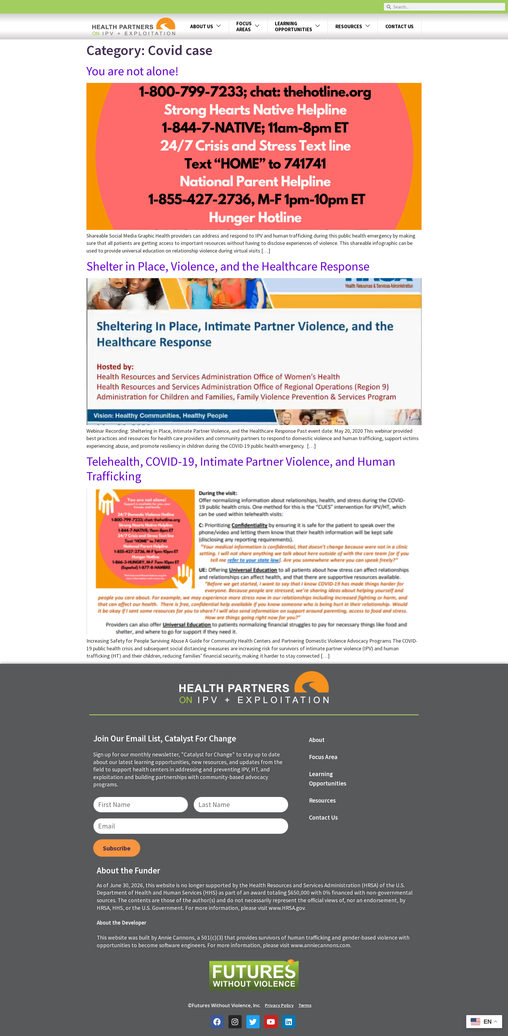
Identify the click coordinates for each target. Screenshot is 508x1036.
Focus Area (323, 757)
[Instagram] (235, 1021)
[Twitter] (253, 1021)
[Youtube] (271, 1021)
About (317, 740)
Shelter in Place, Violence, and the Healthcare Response (228, 266)
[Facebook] (217, 1021)
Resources (348, 26)
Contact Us (399, 26)
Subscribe (117, 848)
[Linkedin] (288, 1021)
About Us (201, 26)
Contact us (323, 817)
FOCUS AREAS (244, 26)
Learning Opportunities (328, 778)
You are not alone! (132, 70)
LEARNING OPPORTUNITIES (293, 26)
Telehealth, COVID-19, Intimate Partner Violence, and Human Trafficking (240, 469)
